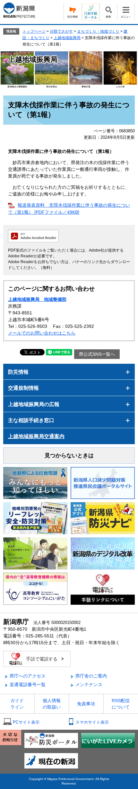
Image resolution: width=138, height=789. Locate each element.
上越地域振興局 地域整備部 (37, 299)
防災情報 (73, 12)
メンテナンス (88, 684)
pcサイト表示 (26, 722)
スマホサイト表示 (92, 722)
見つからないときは (69, 456)
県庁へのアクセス (28, 675)
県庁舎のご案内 (91, 675)
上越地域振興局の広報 (33, 404)
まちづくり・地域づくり (98, 31)
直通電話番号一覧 (28, 684)
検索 (108, 12)
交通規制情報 (23, 388)
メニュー (126, 12)
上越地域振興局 (67, 38)
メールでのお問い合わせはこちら (41, 333)
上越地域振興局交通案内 (36, 436)
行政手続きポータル (90, 12)
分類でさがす (61, 31)
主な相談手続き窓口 (31, 420)
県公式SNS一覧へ (97, 354)
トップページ (34, 31)
